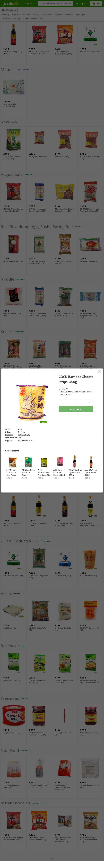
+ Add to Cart (76, 409)
